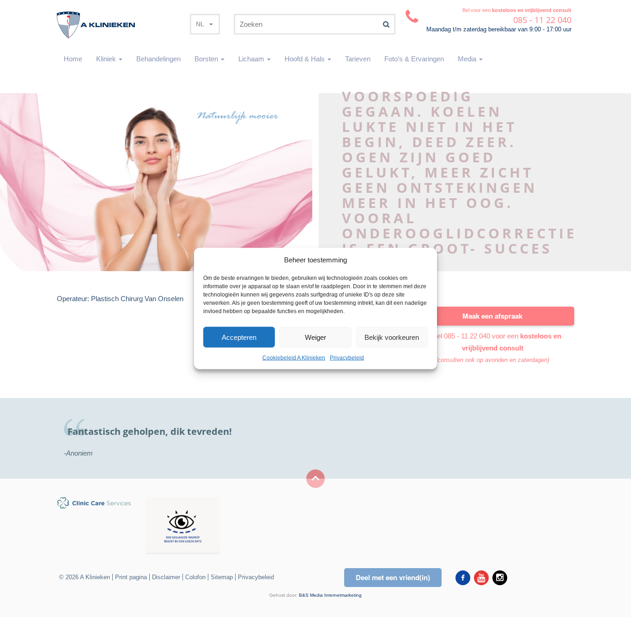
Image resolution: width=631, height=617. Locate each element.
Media (468, 59)
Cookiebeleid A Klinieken (293, 358)
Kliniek (107, 59)
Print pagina (131, 577)
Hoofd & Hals (306, 59)
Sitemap (222, 577)
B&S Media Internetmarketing (330, 595)
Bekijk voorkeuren (391, 337)
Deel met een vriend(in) (393, 577)
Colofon (195, 577)
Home (73, 59)
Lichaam (252, 59)
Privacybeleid (347, 358)
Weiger (315, 337)
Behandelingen (158, 59)
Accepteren (239, 337)
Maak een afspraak (492, 316)
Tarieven (357, 59)
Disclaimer (166, 577)
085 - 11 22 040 (467, 336)
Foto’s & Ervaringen (414, 59)
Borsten (207, 59)
